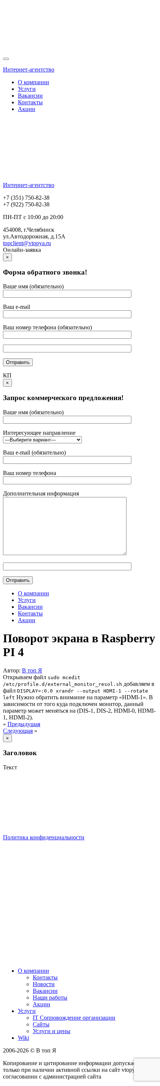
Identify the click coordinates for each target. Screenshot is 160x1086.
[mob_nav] (6, 59)
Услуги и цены (51, 1031)
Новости (44, 984)
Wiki (23, 1038)
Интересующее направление (39, 433)
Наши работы (50, 997)
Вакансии (30, 95)
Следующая (18, 731)
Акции (26, 109)
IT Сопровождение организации (74, 1017)
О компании (33, 82)
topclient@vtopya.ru (27, 243)
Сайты (41, 1024)
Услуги (27, 89)
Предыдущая (23, 724)
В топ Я (32, 670)
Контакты (30, 102)
